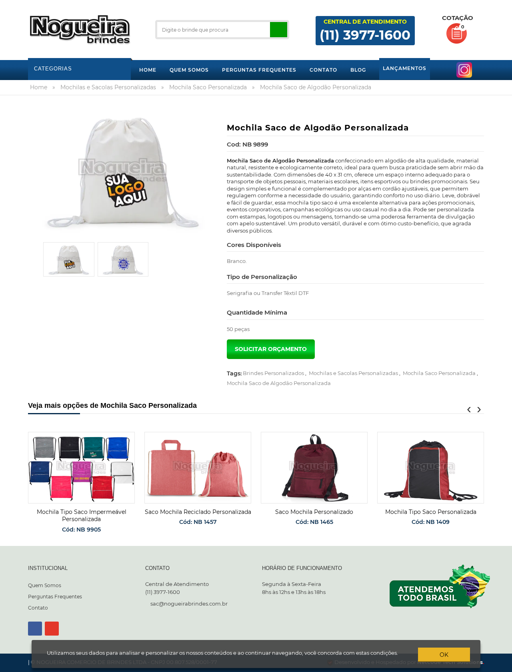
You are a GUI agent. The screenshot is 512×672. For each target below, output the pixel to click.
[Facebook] (35, 629)
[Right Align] (278, 29)
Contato (38, 608)
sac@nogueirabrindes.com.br (189, 603)
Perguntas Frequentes (55, 597)
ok (444, 654)
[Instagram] (52, 629)
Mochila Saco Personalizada (439, 373)
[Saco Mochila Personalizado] (314, 467)
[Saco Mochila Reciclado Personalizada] (198, 467)
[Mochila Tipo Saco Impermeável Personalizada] (81, 467)
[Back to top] (503, 665)
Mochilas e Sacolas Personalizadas (353, 373)
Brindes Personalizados (273, 373)
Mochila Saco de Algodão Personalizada (279, 383)
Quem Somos (44, 585)
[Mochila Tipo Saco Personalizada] (431, 467)
